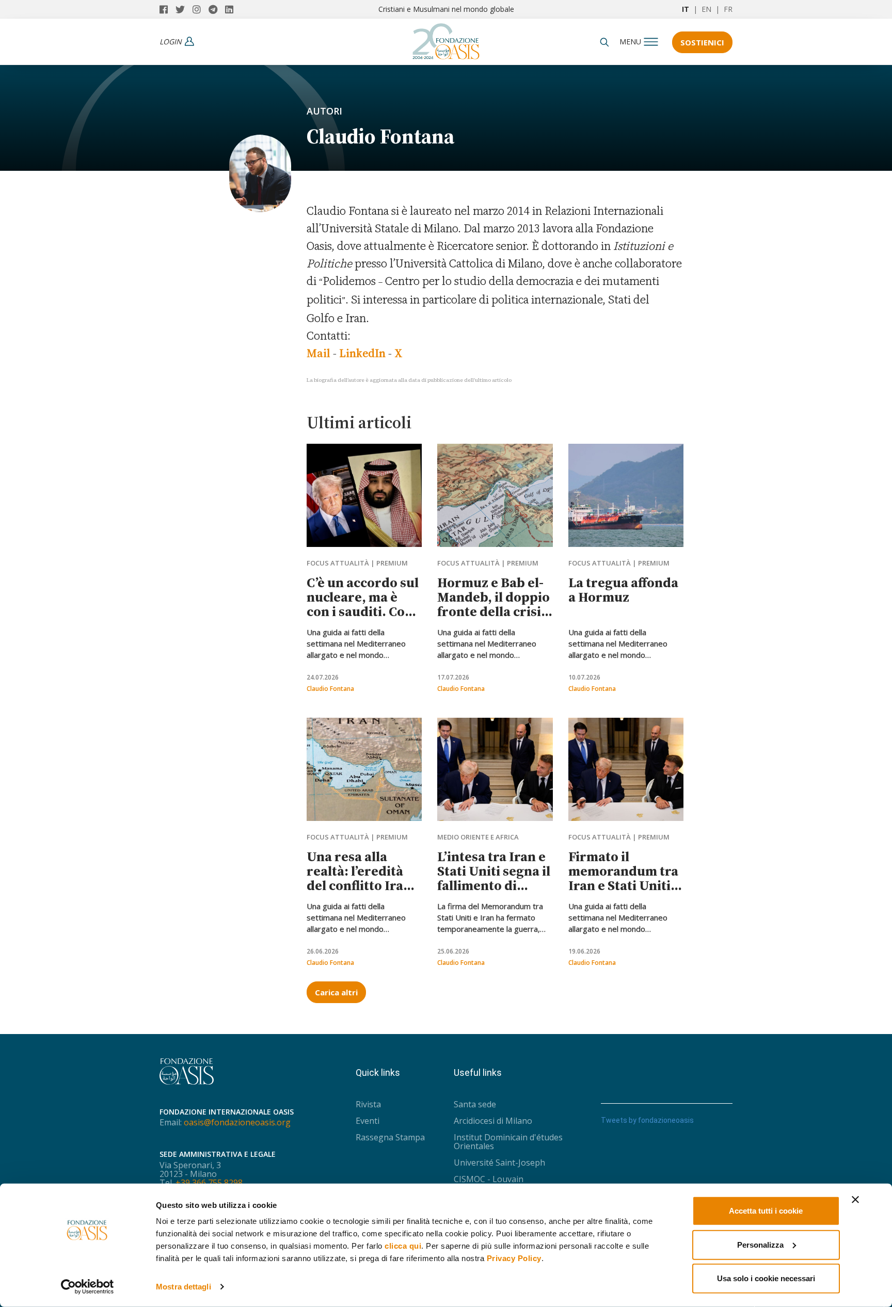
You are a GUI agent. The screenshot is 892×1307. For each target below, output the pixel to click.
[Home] (446, 39)
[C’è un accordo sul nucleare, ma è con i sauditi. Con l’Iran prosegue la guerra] (364, 495)
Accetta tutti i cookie (766, 1210)
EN (706, 9)
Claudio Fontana (330, 688)
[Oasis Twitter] (184, 9)
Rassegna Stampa (390, 1137)
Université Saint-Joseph (499, 1162)
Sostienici (702, 42)
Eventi (367, 1120)
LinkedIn (362, 353)
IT (685, 9)
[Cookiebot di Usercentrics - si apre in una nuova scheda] (87, 1287)
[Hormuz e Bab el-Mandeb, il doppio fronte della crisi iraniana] (494, 495)
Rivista (368, 1104)
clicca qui (403, 1245)
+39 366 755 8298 (209, 1182)
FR (728, 9)
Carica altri (336, 992)
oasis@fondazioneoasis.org (237, 1122)
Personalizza (760, 1244)
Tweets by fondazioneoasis (647, 1120)
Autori (324, 111)
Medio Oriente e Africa (478, 837)
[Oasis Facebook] (168, 9)
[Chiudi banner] (855, 1199)
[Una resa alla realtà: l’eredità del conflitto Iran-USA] (364, 769)
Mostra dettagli (183, 1286)
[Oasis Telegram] (217, 9)
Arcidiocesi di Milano (493, 1120)
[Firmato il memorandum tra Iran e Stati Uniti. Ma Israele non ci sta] (625, 769)
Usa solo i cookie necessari (766, 1278)
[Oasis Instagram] (201, 9)
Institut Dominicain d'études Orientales (508, 1142)
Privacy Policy (514, 1258)
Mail (318, 353)
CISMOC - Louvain (488, 1179)
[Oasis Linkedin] (231, 9)
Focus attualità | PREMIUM (357, 563)
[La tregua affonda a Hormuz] (625, 495)
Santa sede (475, 1104)
